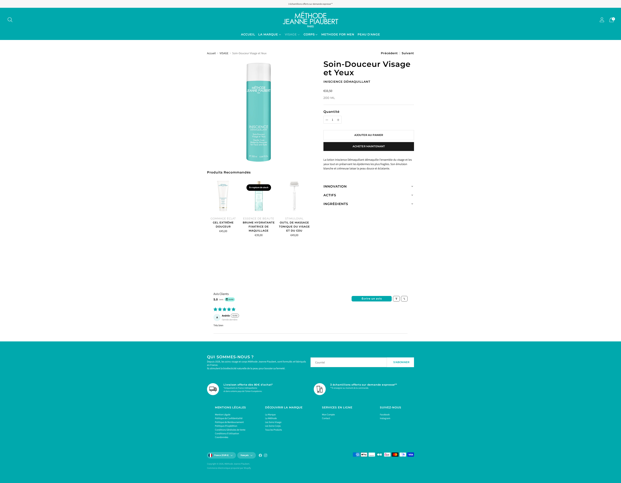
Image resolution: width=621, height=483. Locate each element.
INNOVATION (335, 186)
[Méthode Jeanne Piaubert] (310, 19)
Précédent (389, 53)
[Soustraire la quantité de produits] (210, 231)
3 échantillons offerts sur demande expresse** (310, 3)
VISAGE (291, 34)
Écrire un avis (372, 298)
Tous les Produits (273, 429)
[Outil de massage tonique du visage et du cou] (294, 196)
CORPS (309, 34)
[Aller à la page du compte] (601, 19)
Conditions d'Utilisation (227, 433)
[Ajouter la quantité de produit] (224, 231)
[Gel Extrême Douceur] (223, 196)
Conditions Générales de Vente (230, 429)
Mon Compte (328, 414)
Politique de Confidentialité (228, 418)
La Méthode (271, 418)
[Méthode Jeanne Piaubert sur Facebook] (260, 456)
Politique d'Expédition (226, 425)
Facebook (385, 414)
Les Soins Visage (273, 422)
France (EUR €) (221, 455)
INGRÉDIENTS (335, 204)
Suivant (408, 53)
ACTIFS (329, 195)
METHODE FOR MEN (337, 34)
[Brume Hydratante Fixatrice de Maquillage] (259, 196)
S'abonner (401, 362)
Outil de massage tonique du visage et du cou (294, 226)
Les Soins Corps (273, 425)
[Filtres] (396, 298)
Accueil (248, 34)
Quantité (331, 112)
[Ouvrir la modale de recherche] (10, 19)
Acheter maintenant (369, 146)
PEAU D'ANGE (369, 34)
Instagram (385, 418)
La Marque (270, 414)
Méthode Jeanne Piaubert (236, 463)
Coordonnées (221, 437)
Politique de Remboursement (229, 422)
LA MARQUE (268, 34)
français (245, 455)
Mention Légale (222, 414)
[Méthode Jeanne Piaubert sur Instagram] (265, 456)
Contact (326, 418)
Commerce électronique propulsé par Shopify (229, 467)
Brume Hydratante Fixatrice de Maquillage (259, 226)
